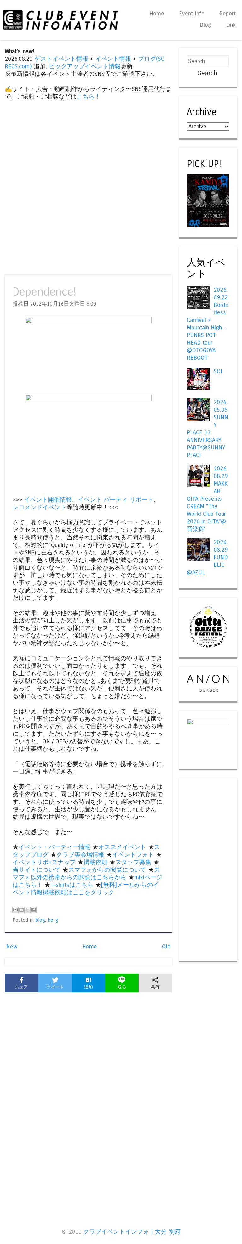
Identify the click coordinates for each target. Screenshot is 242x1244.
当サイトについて (36, 869)
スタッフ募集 (133, 862)
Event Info (192, 13)
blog (40, 920)
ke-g (53, 920)
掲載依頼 (95, 862)
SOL (218, 371)
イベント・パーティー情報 (54, 847)
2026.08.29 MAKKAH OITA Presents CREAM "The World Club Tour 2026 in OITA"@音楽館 (207, 498)
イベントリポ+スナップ (44, 862)
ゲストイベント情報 (61, 58)
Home (156, 13)
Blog (205, 24)
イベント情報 (113, 58)
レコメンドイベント (39, 507)
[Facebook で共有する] (33, 910)
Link (231, 24)
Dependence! (44, 292)
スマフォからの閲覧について (107, 869)
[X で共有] (27, 910)
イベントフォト (133, 854)
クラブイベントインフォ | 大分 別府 (132, 1231)
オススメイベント (122, 847)
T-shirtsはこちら (71, 884)
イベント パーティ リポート (115, 499)
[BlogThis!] (21, 910)
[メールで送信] (15, 910)
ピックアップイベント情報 (85, 66)
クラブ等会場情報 (80, 854)
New (11, 946)
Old (166, 946)
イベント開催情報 (48, 499)
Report (227, 13)
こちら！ (89, 96)
